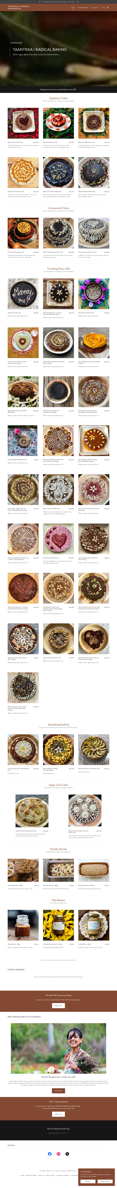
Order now (58, 1005)
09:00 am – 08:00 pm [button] (61, 1133)
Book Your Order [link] (83, 7)
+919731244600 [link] (16, 43)
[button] (67, 1133)
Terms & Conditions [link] (62, 1175)
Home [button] (22, 1175)
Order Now (58, 1091)
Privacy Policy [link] (50, 1175)
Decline (88, 1181)
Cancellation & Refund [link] (78, 1175)
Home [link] (73, 7)
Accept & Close (105, 1181)
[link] (25, 9)
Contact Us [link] (94, 7)
